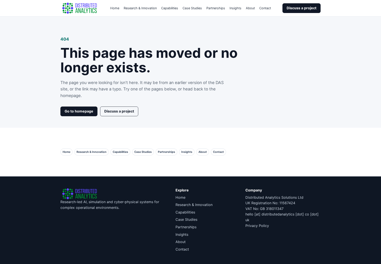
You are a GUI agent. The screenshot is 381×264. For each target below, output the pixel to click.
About (250, 8)
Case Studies (192, 8)
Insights (235, 8)
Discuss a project (301, 8)
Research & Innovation (140, 8)
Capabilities (169, 8)
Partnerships (215, 8)
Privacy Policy (257, 225)
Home (114, 8)
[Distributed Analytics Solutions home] (79, 8)
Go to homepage (79, 111)
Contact (265, 8)
